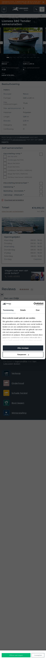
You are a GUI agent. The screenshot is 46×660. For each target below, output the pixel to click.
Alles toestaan (23, 348)
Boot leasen (18, 403)
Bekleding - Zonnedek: (14, 191)
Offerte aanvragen (16, 655)
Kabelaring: (9, 187)
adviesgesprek (19, 140)
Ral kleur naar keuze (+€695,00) (20, 177)
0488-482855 (13, 276)
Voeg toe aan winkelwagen (13, 211)
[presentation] (1, 42)
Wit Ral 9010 (12, 156)
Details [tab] (23, 310)
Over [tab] (38, 310)
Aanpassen (21, 355)
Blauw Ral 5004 (14, 163)
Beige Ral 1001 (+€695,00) (18, 174)
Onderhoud (18, 383)
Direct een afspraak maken (18, 229)
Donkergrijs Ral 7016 (15, 160)
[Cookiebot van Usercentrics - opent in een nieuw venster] (33, 303)
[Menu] (4, 9)
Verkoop (16, 373)
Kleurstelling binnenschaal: (15, 183)
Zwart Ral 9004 (14, 167)
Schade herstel (19, 393)
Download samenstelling (14, 200)
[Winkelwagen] (42, 9)
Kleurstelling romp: (12, 153)
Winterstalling (19, 413)
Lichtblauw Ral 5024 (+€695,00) (20, 170)
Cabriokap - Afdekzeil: (13, 195)
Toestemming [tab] (8, 310)
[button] (8, 57)
